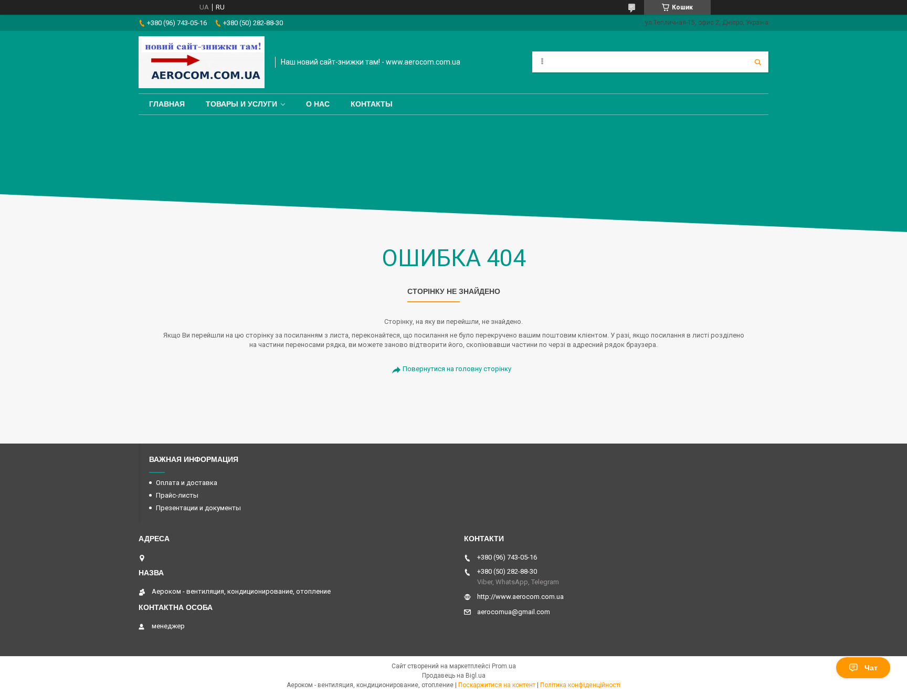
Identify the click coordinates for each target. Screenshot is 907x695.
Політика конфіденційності (580, 685)
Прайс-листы (177, 495)
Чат (871, 668)
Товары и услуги (241, 104)
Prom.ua (504, 666)
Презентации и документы (198, 508)
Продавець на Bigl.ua (454, 675)
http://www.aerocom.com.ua (520, 597)
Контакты (372, 104)
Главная (167, 104)
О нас (318, 104)
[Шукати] (757, 61)
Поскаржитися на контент (496, 685)
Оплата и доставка (186, 483)
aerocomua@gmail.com (513, 612)
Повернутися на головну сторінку (457, 369)
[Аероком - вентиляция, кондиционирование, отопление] (202, 62)
